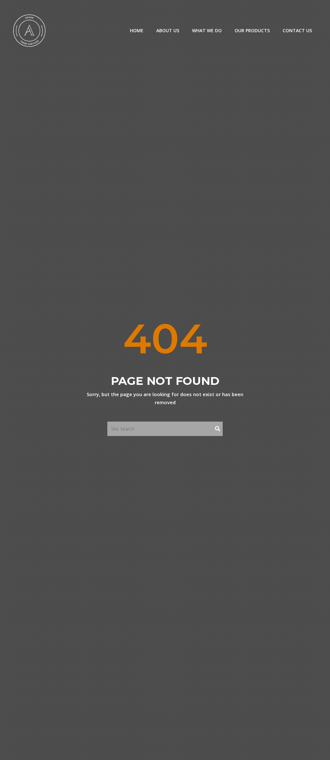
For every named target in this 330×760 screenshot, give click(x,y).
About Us (167, 30)
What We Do (207, 30)
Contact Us (297, 30)
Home (136, 30)
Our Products (252, 30)
